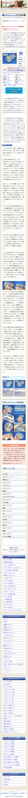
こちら (20, 463)
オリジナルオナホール (8, 640)
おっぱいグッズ (7, 666)
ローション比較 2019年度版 (10, 570)
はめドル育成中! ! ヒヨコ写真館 (11, 762)
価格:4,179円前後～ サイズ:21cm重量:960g (20, 391)
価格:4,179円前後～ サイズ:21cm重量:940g (6, 391)
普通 (8, 79)
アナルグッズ (6, 669)
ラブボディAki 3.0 (7, 686)
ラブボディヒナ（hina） (9, 692)
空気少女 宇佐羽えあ (8, 729)
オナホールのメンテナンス (9, 588)
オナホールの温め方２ (8, 583)
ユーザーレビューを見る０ (14, 90)
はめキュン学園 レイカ (8, 713)
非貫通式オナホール (8, 629)
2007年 (9, 77)
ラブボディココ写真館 (8, 741)
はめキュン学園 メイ (8, 710)
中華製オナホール (7, 656)
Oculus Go (5, 782)
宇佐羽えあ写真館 (7, 767)
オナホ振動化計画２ (8, 602)
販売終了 (14, 85)
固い (8, 82)
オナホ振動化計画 (7, 599)
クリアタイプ (10, 85)
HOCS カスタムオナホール (10, 653)
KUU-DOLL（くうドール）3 (10, 731)
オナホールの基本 (7, 559)
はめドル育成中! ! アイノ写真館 (11, 757)
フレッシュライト (7, 643)
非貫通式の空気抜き (8, 562)
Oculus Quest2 (6, 779)
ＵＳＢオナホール (7, 651)
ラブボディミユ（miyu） (9, 694)
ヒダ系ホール (22, 84)
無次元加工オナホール (8, 632)
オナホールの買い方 (8, 607)
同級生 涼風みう (7, 721)
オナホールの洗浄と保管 (9, 586)
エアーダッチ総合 (7, 681)
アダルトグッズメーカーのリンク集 (12, 610)
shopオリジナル (17, 84)
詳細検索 (22, 14)
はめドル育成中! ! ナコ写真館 (10, 759)
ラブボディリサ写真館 (8, 754)
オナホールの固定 (7, 596)
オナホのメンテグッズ (8, 591)
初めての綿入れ (7, 684)
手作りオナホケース (8, 604)
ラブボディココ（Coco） (9, 689)
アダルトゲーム (7, 658)
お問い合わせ (18, 793)
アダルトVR (6, 777)
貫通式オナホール (7, 627)
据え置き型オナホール (8, 648)
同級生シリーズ (7, 718)
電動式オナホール (7, 645)
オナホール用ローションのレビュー (12, 567)
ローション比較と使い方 (9, 565)
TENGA (5, 621)
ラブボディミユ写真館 (8, 746)
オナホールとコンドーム (9, 572)
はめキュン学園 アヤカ (8, 707)
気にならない (10, 80)
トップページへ (14, 791)
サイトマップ (10, 793)
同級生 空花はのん (7, 723)
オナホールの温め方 (8, 580)
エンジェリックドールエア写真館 (11, 764)
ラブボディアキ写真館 (8, 751)
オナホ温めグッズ (7, 578)
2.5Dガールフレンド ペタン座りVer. (12, 715)
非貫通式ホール (10, 84)
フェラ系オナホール (8, 635)
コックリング (6, 672)
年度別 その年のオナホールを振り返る (13, 664)
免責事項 (4, 793)
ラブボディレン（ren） (9, 697)
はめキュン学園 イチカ (8, 705)
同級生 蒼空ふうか (7, 726)
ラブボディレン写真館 (8, 749)
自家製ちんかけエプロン (9, 575)
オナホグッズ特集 (7, 661)
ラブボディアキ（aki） (8, 700)
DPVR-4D (5, 784)
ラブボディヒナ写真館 (8, 743)
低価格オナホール (7, 624)
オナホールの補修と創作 (9, 594)
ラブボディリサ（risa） (9, 702)
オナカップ (6, 619)
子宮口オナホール (7, 637)
